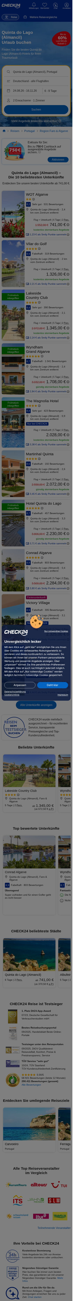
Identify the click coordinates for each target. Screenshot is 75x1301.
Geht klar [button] (52, 685)
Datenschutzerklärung (15, 691)
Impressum (63, 695)
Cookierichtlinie (11, 695)
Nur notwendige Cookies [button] (56, 631)
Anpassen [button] (20, 685)
